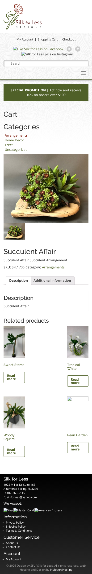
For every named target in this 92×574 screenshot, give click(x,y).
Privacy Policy (15, 523)
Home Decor (14, 140)
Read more (11, 377)
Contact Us (13, 547)
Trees (9, 144)
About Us (12, 543)
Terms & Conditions (19, 531)
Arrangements (16, 135)
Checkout (69, 39)
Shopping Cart (48, 39)
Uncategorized (16, 149)
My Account (25, 39)
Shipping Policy (15, 527)
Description (18, 280)
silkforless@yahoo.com (22, 497)
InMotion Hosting (61, 570)
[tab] (18, 280)
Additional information (52, 280)
